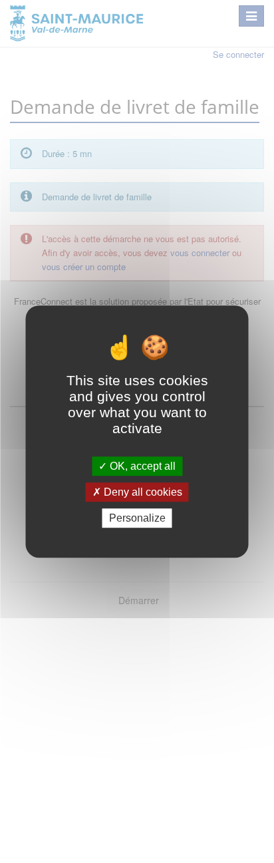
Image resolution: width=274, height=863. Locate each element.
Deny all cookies (141, 492)
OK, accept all (141, 466)
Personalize (137, 518)
